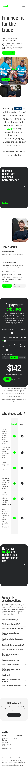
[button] (23, 6)
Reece (15, 738)
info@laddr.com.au (6, 748)
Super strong (22, 357)
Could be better (6, 357)
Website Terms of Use (15, 757)
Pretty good (14, 357)
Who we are (4, 738)
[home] (5, 6)
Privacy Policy (5, 757)
